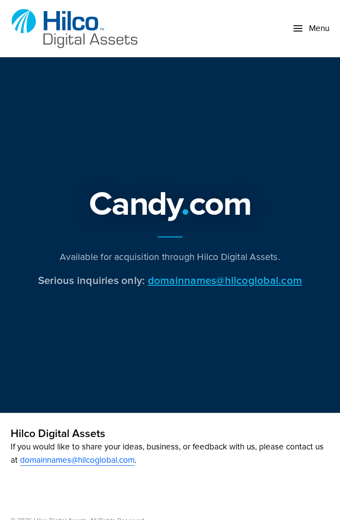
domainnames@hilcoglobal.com (225, 280)
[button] (311, 28)
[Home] (77, 28)
